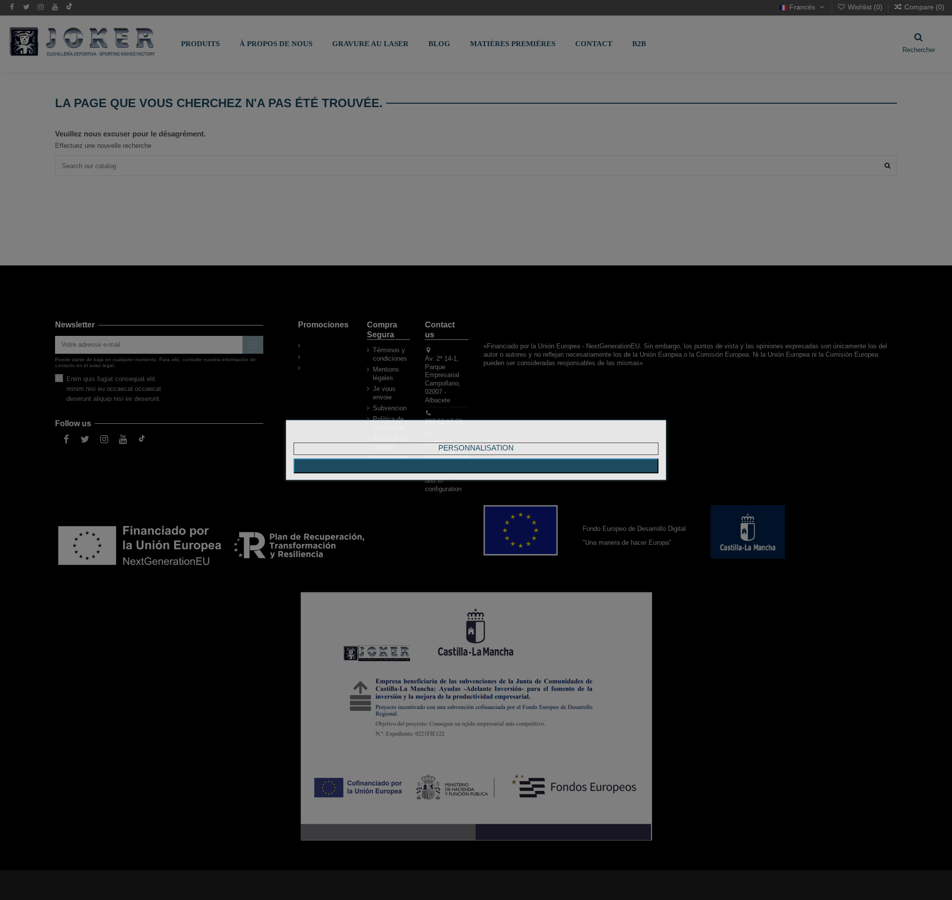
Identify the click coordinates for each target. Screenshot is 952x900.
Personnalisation (476, 448)
